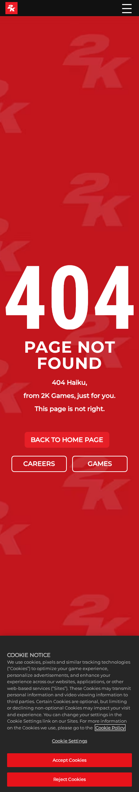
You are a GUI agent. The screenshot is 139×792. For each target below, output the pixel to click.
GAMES (100, 464)
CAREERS (39, 464)
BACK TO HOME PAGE (67, 440)
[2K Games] (11, 8)
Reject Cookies (69, 779)
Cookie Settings (69, 740)
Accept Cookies (70, 760)
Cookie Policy (110, 727)
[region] (69, 714)
